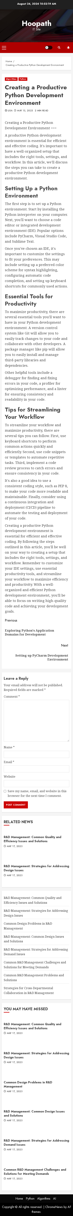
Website (9, 776)
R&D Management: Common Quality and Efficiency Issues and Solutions (32, 839)
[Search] (59, 47)
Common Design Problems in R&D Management (28, 1084)
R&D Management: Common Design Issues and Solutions (34, 1113)
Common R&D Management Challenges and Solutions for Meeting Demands (35, 1172)
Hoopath (36, 23)
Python (23, 79)
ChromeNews (54, 1207)
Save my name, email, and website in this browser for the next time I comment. (37, 793)
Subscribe (68, 47)
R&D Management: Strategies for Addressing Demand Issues (36, 1142)
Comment (12, 696)
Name (9, 747)
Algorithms (11, 79)
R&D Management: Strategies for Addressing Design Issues (36, 868)
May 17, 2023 (14, 846)
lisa (10, 110)
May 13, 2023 (25, 110)
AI (54, 1198)
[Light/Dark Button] (48, 47)
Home (19, 1198)
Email (9, 762)
